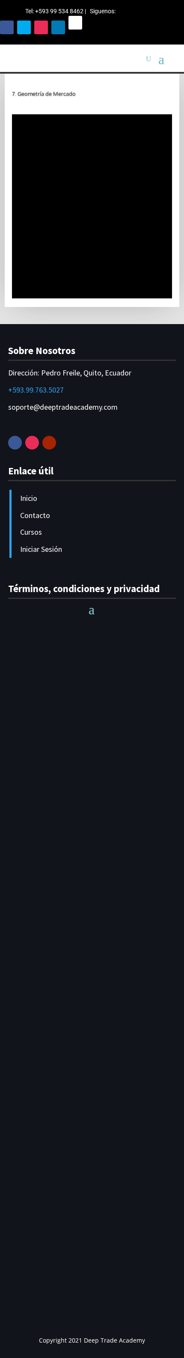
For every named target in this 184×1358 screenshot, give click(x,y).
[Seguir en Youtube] (49, 443)
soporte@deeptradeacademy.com (63, 407)
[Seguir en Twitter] (24, 27)
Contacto (35, 515)
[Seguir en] (75, 23)
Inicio (28, 498)
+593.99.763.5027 (36, 390)
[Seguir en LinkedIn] (58, 27)
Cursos (31, 532)
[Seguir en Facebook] (7, 27)
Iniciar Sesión (41, 549)
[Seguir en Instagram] (41, 27)
